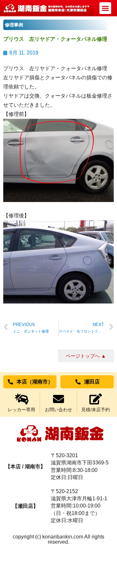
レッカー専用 (21, 409)
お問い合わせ (58, 409)
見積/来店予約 (95, 409)
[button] (105, 8)
